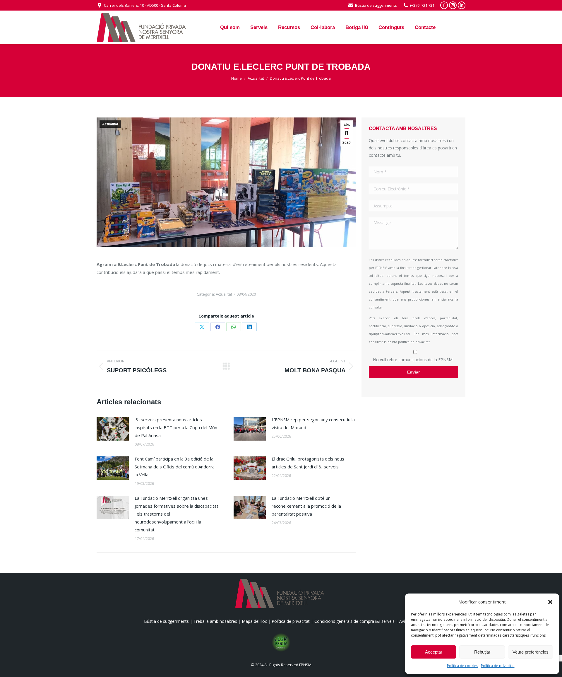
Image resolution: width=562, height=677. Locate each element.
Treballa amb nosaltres (215, 621)
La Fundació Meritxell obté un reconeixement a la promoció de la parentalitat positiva (306, 506)
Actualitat (110, 124)
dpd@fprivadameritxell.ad (389, 334)
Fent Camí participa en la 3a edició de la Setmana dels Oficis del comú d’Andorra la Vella (175, 467)
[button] (550, 602)
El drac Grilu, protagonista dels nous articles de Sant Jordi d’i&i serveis (308, 463)
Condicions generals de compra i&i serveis (354, 621)
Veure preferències (531, 651)
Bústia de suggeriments (376, 5)
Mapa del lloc (254, 621)
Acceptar (433, 651)
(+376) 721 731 (422, 5)
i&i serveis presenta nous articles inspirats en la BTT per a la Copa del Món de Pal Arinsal (176, 427)
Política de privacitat (498, 665)
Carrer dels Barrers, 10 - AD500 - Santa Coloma (145, 5)
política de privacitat (414, 342)
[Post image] (113, 429)
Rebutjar (482, 651)
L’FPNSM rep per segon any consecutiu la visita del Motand (313, 423)
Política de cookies (462, 665)
